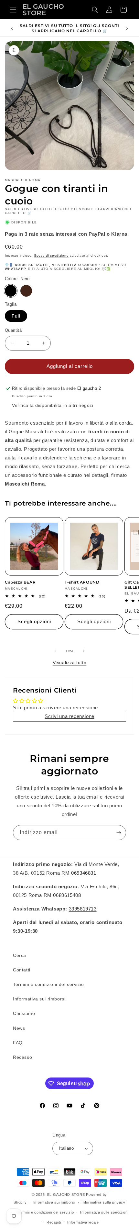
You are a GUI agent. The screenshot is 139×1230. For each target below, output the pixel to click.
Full (16, 316)
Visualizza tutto (70, 662)
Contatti (21, 969)
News (19, 1028)
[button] (13, 10)
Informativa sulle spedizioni (104, 1212)
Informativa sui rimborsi (39, 998)
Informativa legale (83, 1222)
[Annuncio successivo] (127, 28)
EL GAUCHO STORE (66, 1194)
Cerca (19, 955)
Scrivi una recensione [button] (69, 716)
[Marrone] (26, 291)
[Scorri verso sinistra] (55, 651)
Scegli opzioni (34, 621)
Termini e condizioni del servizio (48, 984)
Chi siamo (24, 1013)
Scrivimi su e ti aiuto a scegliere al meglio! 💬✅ (65, 267)
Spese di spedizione (51, 255)
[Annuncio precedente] (12, 28)
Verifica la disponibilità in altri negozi (52, 405)
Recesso (22, 1057)
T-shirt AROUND (82, 582)
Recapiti (54, 1222)
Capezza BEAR (20, 582)
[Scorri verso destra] (84, 651)
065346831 (83, 873)
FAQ (18, 1042)
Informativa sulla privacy (103, 1202)
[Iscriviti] (119, 832)
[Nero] (10, 291)
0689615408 (67, 895)
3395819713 (83, 908)
